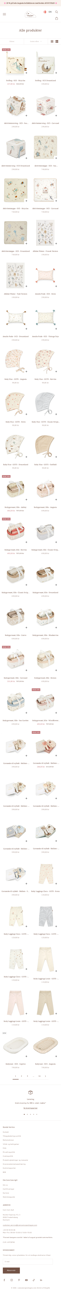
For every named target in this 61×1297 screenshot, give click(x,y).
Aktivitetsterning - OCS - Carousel (45, 123)
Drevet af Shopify (43, 1288)
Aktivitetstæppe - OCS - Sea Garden (45, 166)
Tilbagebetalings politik (12, 1136)
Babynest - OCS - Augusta (45, 1064)
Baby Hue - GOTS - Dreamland (15, 464)
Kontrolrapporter (9, 1168)
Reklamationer (8, 1140)
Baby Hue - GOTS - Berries (45, 379)
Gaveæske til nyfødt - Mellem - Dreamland (45, 848)
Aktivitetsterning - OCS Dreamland (15, 166)
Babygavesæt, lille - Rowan (45, 678)
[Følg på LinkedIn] (41, 1280)
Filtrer (12, 41)
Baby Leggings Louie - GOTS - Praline (45, 1021)
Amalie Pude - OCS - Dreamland (16, 336)
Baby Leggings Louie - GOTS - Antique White (45, 978)
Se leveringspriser (31, 1108)
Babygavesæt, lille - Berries (16, 550)
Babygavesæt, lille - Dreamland (45, 592)
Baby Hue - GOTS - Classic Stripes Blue (45, 422)
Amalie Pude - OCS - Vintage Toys (45, 336)
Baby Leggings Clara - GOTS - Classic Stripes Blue (45, 934)
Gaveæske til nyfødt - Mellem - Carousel (45, 806)
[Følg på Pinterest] (19, 1280)
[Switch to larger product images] (52, 41)
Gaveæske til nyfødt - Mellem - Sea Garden (16, 891)
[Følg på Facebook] (4, 1280)
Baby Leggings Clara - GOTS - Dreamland (15, 976)
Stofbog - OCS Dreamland (45, 80)
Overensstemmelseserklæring (14, 1164)
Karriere (6, 1193)
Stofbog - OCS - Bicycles (15, 80)
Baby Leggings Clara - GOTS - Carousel (15, 934)
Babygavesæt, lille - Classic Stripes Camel (16, 592)
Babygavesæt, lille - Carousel (15, 678)
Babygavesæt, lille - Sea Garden (16, 720)
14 (39, 1076)
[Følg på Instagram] (11, 1280)
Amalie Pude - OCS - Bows (45, 294)
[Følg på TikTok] (33, 1280)
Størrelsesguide (9, 1197)
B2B (4, 1172)
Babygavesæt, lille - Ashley (15, 507)
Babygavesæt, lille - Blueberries (45, 635)
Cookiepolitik (8, 1156)
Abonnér (11, 1270)
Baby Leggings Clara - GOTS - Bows (45, 891)
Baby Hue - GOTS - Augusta (16, 379)
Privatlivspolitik (9, 1152)
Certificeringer (8, 1189)
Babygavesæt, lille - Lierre (15, 635)
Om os (5, 1185)
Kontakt (6, 1132)
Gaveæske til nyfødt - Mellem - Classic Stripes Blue (15, 848)
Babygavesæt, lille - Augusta (45, 507)
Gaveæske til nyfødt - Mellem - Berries (45, 763)
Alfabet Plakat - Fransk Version (45, 251)
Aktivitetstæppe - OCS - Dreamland (16, 251)
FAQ (4, 1148)
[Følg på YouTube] (26, 1280)
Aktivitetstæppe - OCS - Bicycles (15, 208)
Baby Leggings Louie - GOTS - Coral (15, 1021)
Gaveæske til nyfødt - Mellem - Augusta (15, 763)
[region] (30, 1099)
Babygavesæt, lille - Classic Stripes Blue (45, 550)
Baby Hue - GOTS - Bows (16, 422)
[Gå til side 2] (45, 1076)
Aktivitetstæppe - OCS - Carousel (45, 208)
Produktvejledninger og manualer (15, 1160)
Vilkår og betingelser (11, 1144)
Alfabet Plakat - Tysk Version (15, 294)
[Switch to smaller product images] (57, 41)
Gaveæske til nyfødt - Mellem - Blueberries (15, 806)
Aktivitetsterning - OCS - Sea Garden (15, 123)
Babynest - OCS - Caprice (16, 1064)
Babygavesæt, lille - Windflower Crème (45, 720)
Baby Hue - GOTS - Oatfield (45, 464)
